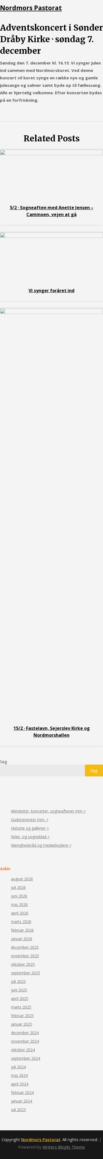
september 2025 (25, 972)
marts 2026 (21, 921)
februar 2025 (22, 1015)
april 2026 (19, 913)
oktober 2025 (23, 964)
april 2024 (19, 1084)
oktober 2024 (23, 1049)
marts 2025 (21, 1007)
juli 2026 (18, 887)
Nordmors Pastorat (31, 7)
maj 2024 (19, 1075)
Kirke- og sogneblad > (30, 836)
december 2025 (25, 947)
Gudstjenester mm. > (29, 819)
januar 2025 (21, 1024)
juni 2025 (19, 990)
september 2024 (25, 1058)
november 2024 (25, 1041)
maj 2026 (19, 904)
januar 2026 (21, 938)
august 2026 (22, 878)
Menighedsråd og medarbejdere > (41, 845)
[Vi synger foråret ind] (51, 236)
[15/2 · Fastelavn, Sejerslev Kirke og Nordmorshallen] (51, 312)
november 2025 (25, 955)
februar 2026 (22, 930)
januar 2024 (21, 1101)
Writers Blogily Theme (64, 1147)
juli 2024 (18, 1066)
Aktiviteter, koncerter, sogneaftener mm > (48, 811)
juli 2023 (18, 1109)
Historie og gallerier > (30, 828)
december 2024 (25, 1032)
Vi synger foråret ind (51, 290)
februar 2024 (22, 1092)
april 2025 (19, 998)
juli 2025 (18, 981)
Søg (3, 761)
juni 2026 (19, 896)
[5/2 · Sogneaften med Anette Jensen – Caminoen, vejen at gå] (51, 153)
